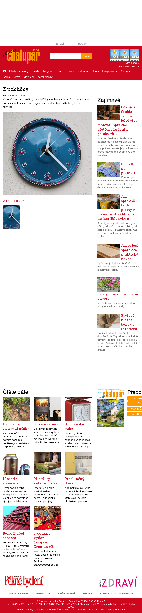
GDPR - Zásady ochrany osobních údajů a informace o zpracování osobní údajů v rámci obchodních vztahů (71, 609)
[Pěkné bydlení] (24, 581)
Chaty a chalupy (19, 71)
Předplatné (43, 593)
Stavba (36, 71)
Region (47, 71)
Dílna (58, 71)
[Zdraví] (118, 581)
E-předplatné (66, 593)
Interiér (95, 71)
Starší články (45, 76)
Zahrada (83, 71)
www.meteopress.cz (129, 66)
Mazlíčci (28, 76)
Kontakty (106, 593)
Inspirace (69, 71)
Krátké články (18, 95)
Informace (126, 593)
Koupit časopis (18, 593)
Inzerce (87, 593)
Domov (82, 44)
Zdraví (60, 44)
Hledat (86, 56)
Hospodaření (110, 71)
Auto (7, 76)
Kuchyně (126, 71)
